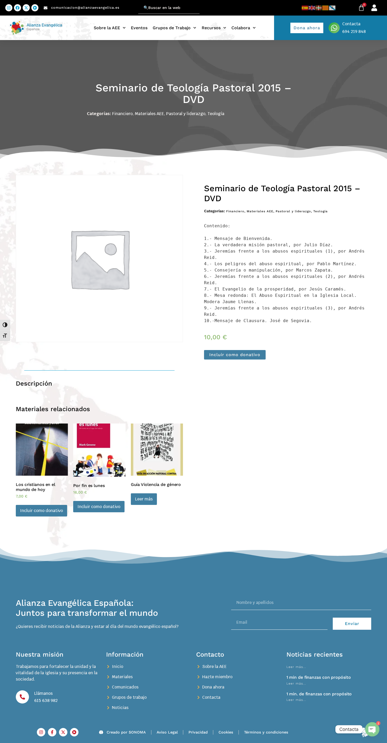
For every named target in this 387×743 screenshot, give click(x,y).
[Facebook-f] (52, 732)
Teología (215, 113)
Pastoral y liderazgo (185, 113)
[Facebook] (17, 7)
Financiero (122, 113)
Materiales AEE (149, 113)
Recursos (211, 27)
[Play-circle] (34, 7)
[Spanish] (305, 8)
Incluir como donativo (234, 354)
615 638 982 (46, 700)
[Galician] (332, 8)
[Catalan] (325, 8)
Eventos (139, 27)
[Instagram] (8, 7)
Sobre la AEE (107, 27)
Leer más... (296, 667)
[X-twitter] (26, 7)
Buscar (131, 4)
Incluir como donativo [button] (41, 510)
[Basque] (318, 8)
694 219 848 (354, 31)
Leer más (144, 499)
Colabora (240, 27)
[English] (312, 8)
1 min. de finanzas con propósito (319, 693)
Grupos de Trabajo (172, 27)
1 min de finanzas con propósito (318, 677)
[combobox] (169, 8)
